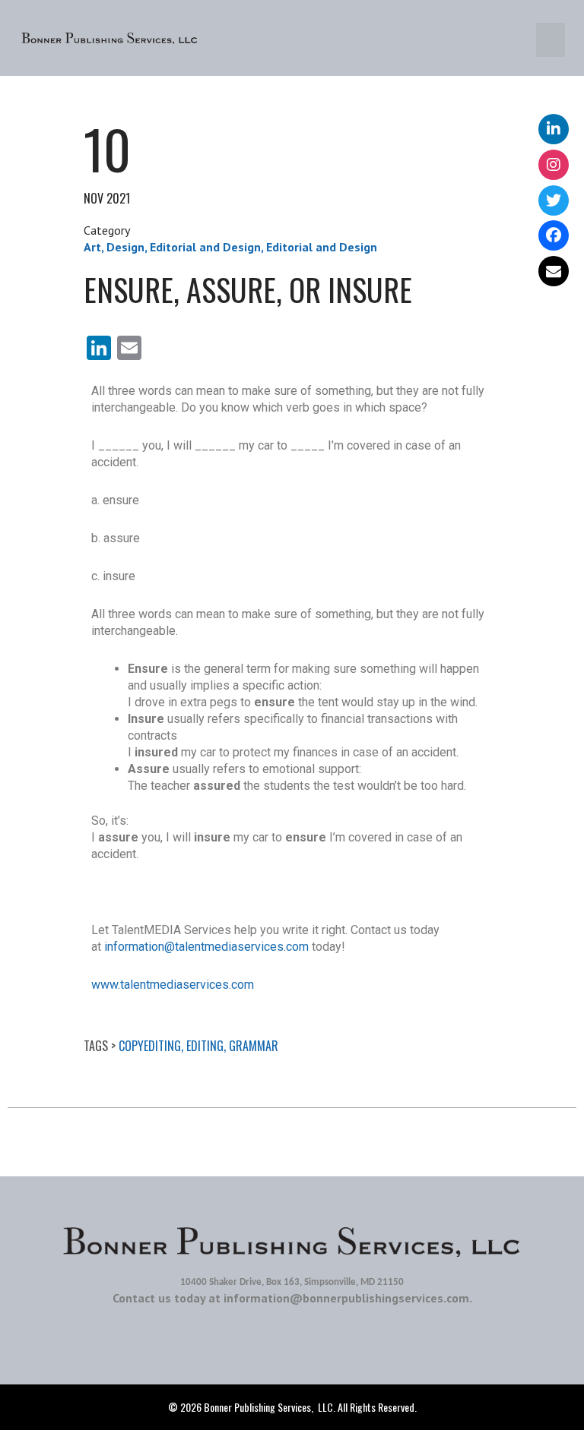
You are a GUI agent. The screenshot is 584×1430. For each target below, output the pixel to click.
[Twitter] (553, 200)
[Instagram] (553, 165)
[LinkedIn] (553, 129)
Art (92, 246)
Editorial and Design (205, 246)
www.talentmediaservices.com (172, 984)
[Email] (553, 271)
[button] (550, 40)
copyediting (150, 1046)
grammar (253, 1046)
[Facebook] (553, 235)
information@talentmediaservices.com (206, 946)
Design (125, 246)
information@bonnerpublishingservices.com (346, 1297)
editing (205, 1046)
